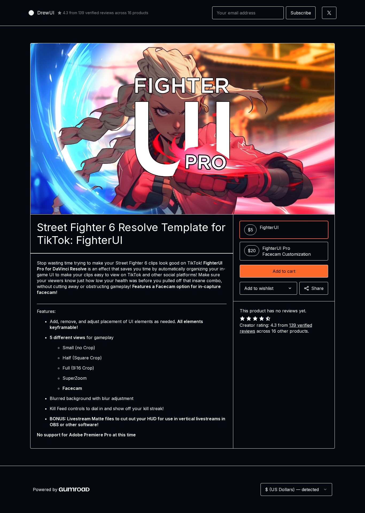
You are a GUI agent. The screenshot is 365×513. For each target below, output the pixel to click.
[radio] (284, 230)
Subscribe (300, 12)
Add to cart (284, 271)
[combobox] (268, 288)
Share (317, 288)
